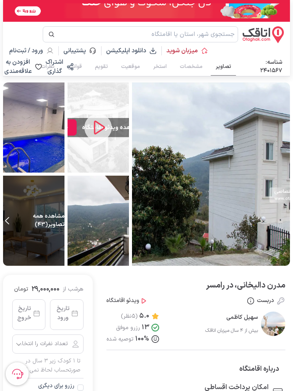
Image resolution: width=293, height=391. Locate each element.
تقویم (101, 67)
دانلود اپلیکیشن (126, 50)
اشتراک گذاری (54, 67)
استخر (160, 67)
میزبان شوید (182, 50)
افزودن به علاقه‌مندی (18, 67)
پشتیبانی (78, 50)
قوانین (75, 67)
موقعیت (130, 67)
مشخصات (191, 67)
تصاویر (223, 67)
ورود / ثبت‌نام (26, 50)
